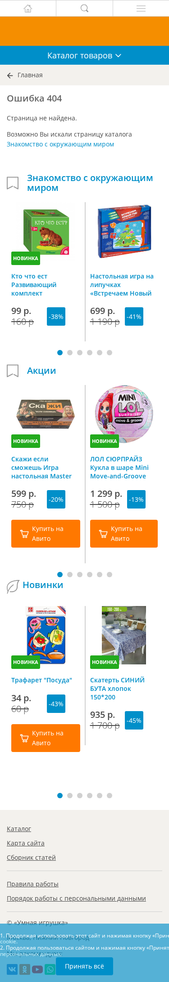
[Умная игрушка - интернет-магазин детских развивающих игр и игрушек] (84, 31)
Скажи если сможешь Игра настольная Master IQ (41, 467)
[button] (60, 352)
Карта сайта (26, 843)
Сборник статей (31, 857)
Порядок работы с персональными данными (76, 898)
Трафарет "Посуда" (41, 680)
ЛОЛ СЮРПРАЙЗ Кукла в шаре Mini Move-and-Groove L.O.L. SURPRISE (119, 467)
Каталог (19, 828)
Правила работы (33, 884)
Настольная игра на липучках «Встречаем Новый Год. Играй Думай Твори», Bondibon (122, 284)
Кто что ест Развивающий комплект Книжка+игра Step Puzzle (40, 284)
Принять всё (84, 966)
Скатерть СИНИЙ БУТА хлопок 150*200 (117, 688)
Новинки (43, 585)
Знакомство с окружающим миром (60, 144)
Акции (41, 371)
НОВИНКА (25, 258)
